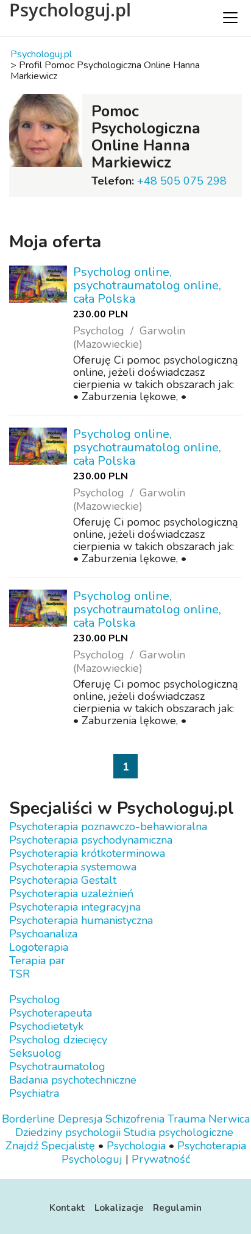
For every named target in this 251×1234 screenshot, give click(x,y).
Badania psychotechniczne (72, 1080)
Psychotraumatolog (57, 1066)
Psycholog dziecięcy (58, 1039)
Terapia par (37, 960)
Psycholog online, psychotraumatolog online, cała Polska (147, 285)
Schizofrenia (134, 1119)
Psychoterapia (211, 1145)
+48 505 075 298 (182, 181)
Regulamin (177, 1208)
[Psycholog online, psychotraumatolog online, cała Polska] (38, 284)
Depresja (80, 1119)
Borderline (28, 1119)
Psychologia (136, 1145)
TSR (19, 974)
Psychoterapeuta (50, 1013)
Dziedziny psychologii (68, 1132)
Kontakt (67, 1208)
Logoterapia (38, 947)
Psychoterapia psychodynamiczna (90, 840)
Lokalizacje (119, 1208)
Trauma (186, 1119)
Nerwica (229, 1119)
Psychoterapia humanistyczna (81, 920)
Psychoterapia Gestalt (62, 880)
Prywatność (161, 1159)
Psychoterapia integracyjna (75, 907)
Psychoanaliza (43, 933)
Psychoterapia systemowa (72, 866)
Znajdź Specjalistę (50, 1145)
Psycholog (34, 999)
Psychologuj (92, 1159)
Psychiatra (34, 1093)
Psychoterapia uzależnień (71, 893)
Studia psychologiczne (178, 1132)
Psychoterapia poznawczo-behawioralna (108, 826)
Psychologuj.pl (70, 9)
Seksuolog (35, 1053)
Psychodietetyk (46, 1026)
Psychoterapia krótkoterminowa (87, 853)
